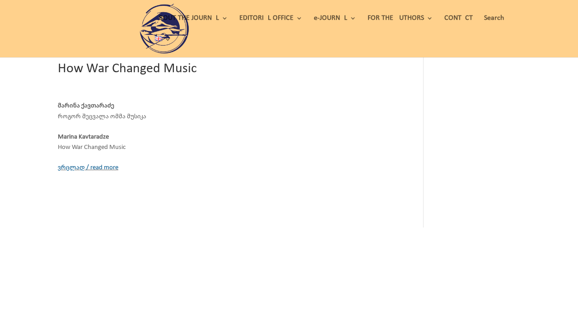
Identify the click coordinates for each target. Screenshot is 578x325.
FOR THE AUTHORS (396, 18)
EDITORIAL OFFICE (266, 18)
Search (494, 18)
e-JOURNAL (330, 18)
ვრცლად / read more (88, 167)
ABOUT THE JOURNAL (187, 18)
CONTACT (458, 18)
